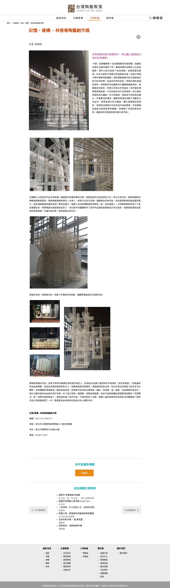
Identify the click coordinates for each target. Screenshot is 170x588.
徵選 (47, 560)
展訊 (47, 553)
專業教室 (104, 560)
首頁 (8, 23)
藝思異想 (67, 556)
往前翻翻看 (39, 510)
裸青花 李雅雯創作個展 (69, 495)
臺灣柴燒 (67, 560)
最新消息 (61, 18)
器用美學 (67, 567)
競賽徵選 (104, 573)
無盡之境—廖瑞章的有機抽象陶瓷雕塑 (76, 513)
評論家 (84, 473)
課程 (47, 563)
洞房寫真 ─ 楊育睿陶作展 (70, 525)
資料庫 (110, 18)
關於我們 (121, 548)
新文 (47, 567)
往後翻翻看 (130, 510)
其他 (102, 577)
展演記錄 (104, 563)
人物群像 (95, 18)
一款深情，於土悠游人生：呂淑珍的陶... (77, 507)
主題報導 (78, 18)
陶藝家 (85, 553)
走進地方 (67, 570)
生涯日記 (67, 553)
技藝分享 (104, 553)
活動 (47, 556)
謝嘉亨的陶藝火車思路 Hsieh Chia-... (75, 501)
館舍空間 (104, 567)
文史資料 (104, 570)
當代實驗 (67, 563)
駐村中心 (104, 556)
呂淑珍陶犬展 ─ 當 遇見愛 (71, 519)
